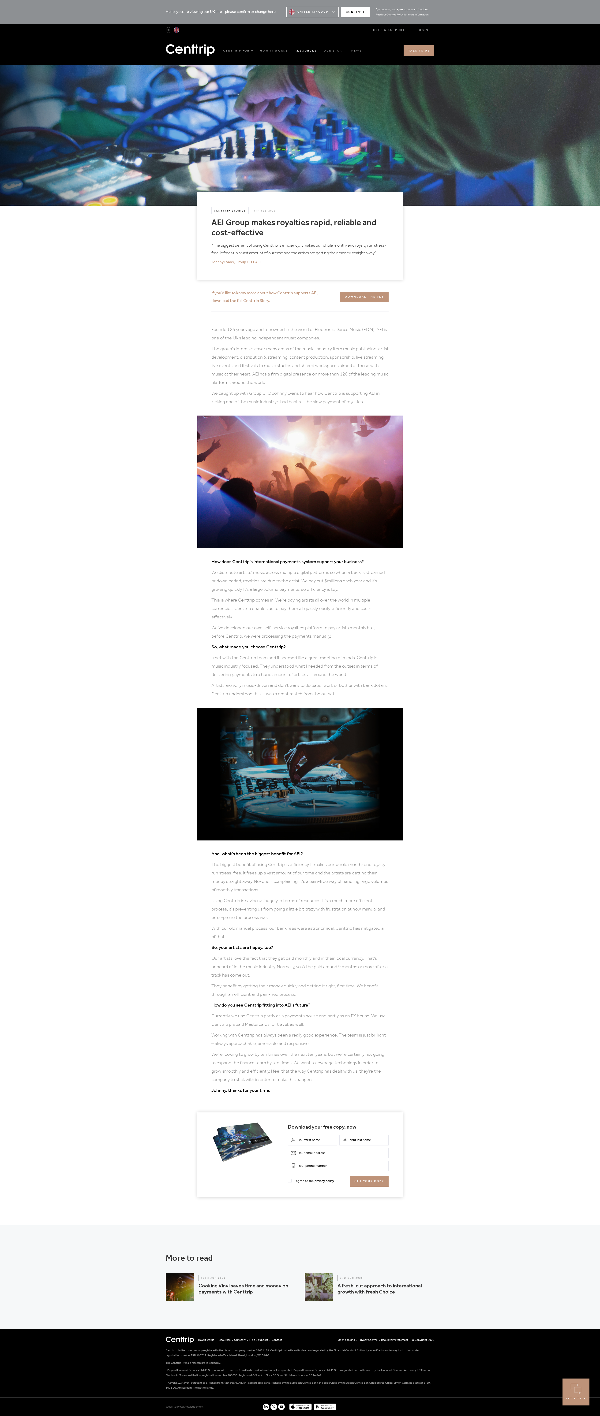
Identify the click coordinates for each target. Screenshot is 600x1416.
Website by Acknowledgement (184, 1406)
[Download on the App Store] (300, 1407)
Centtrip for (236, 50)
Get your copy (369, 1181)
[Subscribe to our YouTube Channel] (281, 1407)
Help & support (389, 30)
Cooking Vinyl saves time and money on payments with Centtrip (243, 1289)
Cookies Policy (395, 14)
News (356, 50)
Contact (277, 1340)
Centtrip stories (230, 211)
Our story (334, 50)
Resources (306, 50)
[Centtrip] (168, 30)
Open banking (346, 1340)
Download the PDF (364, 297)
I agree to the (314, 1181)
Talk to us (419, 50)
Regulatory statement (394, 1340)
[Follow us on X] (273, 1407)
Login (422, 30)
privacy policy (324, 1181)
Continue (355, 12)
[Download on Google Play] (325, 1407)
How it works (274, 50)
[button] (230, 1287)
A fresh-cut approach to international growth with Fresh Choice (380, 1289)
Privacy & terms (368, 1340)
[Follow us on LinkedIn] (266, 1407)
